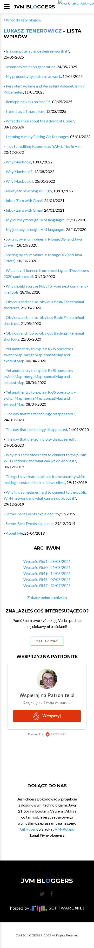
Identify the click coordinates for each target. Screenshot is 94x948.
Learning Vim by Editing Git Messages (37, 136)
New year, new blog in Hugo (29, 190)
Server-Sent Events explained (30, 513)
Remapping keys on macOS (28, 101)
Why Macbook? (19, 171)
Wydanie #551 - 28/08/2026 (47, 561)
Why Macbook (18, 162)
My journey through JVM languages (35, 219)
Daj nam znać (47, 641)
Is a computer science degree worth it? (37, 51)
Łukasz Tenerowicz (33, 31)
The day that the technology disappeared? (40, 413)
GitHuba (27, 829)
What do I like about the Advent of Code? (40, 121)
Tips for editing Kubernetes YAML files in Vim (43, 146)
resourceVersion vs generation (30, 66)
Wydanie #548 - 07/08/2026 (47, 579)
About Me (14, 533)
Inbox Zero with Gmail (24, 200)
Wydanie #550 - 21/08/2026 (47, 567)
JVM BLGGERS (34, 7)
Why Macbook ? (19, 181)
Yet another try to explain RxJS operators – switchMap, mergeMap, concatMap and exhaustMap (40, 354)
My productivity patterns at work (33, 76)
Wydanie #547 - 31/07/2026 (47, 585)
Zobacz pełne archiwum (47, 597)
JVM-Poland (63, 829)
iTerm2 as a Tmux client (25, 111)
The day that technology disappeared (36, 429)
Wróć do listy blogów (23, 20)
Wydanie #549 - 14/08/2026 (47, 573)
